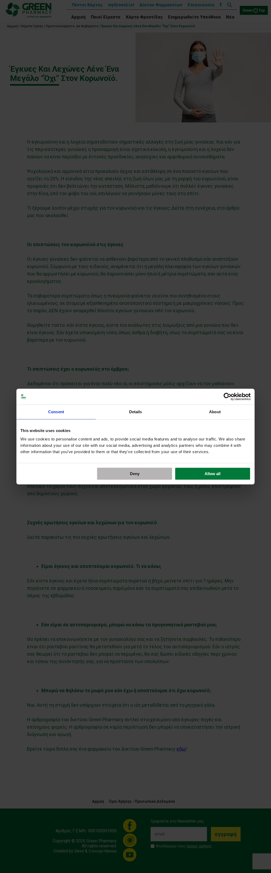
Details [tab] (135, 412)
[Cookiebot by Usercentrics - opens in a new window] (227, 397)
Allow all (212, 473)
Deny (134, 473)
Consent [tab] (56, 412)
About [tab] (215, 412)
